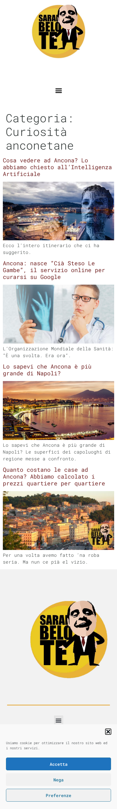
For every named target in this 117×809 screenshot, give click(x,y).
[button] (108, 731)
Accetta (59, 764)
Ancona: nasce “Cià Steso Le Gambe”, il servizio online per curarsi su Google (54, 269)
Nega (58, 780)
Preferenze (58, 795)
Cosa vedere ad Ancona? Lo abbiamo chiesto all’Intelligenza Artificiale (57, 166)
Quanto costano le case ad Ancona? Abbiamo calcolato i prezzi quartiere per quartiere (54, 476)
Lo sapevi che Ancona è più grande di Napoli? (47, 370)
